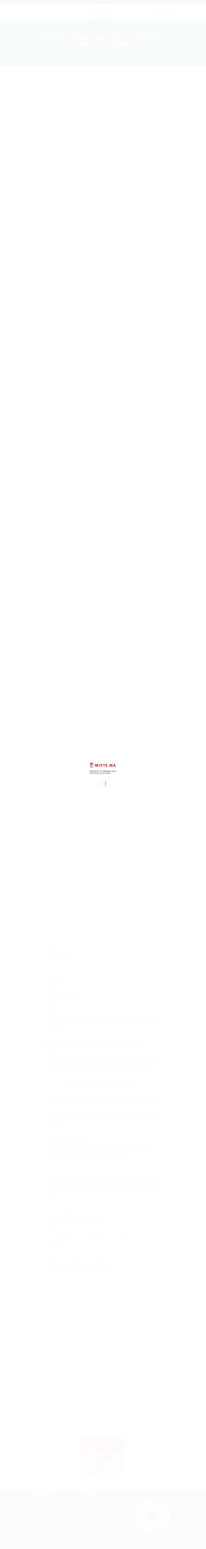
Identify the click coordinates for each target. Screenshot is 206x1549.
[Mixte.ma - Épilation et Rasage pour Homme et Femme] (103, 765)
